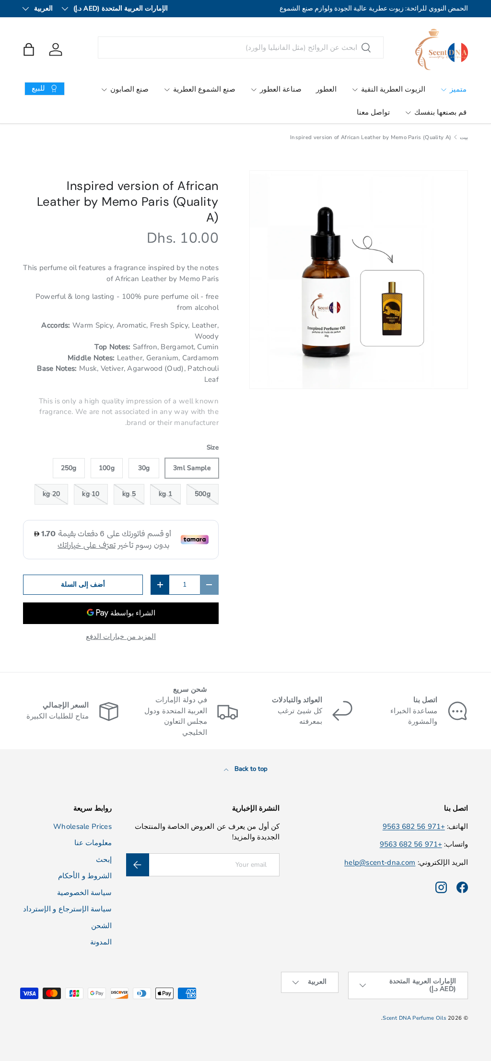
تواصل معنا (373, 112)
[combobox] (241, 47)
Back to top (250, 769)
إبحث (104, 859)
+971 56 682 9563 (414, 826)
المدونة (101, 942)
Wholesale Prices (82, 826)
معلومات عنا (93, 843)
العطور (326, 89)
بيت (464, 137)
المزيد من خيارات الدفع (121, 636)
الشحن (101, 926)
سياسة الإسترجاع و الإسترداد (67, 909)
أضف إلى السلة (83, 584)
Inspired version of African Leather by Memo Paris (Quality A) (370, 137)
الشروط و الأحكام (85, 876)
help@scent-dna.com (379, 862)
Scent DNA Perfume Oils (414, 1018)
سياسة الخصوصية (84, 892)
